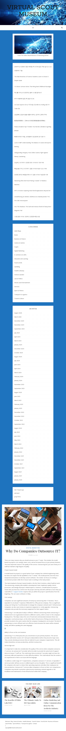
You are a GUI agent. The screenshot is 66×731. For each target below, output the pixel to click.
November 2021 (19, 460)
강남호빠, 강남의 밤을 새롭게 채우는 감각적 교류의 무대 (30, 114)
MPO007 (17, 493)
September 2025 (19, 329)
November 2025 (19, 325)
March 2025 (17, 341)
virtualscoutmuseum (16, 727)
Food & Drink (18, 263)
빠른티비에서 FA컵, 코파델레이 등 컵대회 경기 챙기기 (29, 136)
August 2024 (18, 356)
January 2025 (18, 345)
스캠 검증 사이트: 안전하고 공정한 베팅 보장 (27, 216)
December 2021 (19, 456)
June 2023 (17, 396)
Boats (16, 235)
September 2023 (19, 388)
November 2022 (19, 416)
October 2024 (18, 352)
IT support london (17, 592)
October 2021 (18, 464)
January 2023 (18, 408)
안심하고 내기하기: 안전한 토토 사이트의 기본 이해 (29, 162)
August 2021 (18, 472)
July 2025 (17, 333)
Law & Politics (18, 278)
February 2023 (18, 404)
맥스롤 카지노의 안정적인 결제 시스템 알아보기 (28, 92)
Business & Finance (20, 239)
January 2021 (18, 476)
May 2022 (17, 440)
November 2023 (19, 384)
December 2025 (19, 321)
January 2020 (18, 480)
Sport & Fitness (19, 290)
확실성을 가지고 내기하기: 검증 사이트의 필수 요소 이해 (30, 168)
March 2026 (17, 317)
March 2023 (17, 400)
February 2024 (18, 376)
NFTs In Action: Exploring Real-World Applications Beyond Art (32, 190)
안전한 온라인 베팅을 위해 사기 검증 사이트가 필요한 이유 (31, 174)
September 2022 (19, 424)
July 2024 (17, 360)
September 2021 (19, 468)
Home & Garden (19, 274)
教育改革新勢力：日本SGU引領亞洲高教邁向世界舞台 (29, 120)
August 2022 (18, 428)
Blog (12, 721)
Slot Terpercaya (19, 490)
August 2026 (18, 313)
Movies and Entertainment (22, 282)
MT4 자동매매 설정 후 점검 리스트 (24, 98)
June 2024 (17, 364)
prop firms (17, 496)
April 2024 (17, 368)
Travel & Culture (19, 298)
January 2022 (18, 452)
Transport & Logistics (20, 294)
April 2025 (17, 337)
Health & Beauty (19, 271)
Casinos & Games (19, 243)
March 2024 (17, 372)
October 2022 (18, 420)
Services (16, 286)
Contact (35, 723)
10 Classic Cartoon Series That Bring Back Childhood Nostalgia (32, 86)
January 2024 (18, 380)
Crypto (16, 247)
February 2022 (18, 448)
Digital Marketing (19, 251)
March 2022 (17, 444)
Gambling (17, 267)
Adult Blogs (17, 231)
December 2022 (19, 412)
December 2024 (19, 349)
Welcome (7, 721)
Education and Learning (21, 259)
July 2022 (17, 432)
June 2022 (17, 436)
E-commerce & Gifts (20, 255)
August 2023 (18, 392)
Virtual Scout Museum (33, 11)
